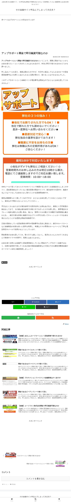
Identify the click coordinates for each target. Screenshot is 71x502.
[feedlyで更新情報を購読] (18, 317)
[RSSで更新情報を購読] (53, 317)
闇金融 (5, 262)
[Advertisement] (35, 36)
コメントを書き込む (35, 478)
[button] (47, 307)
